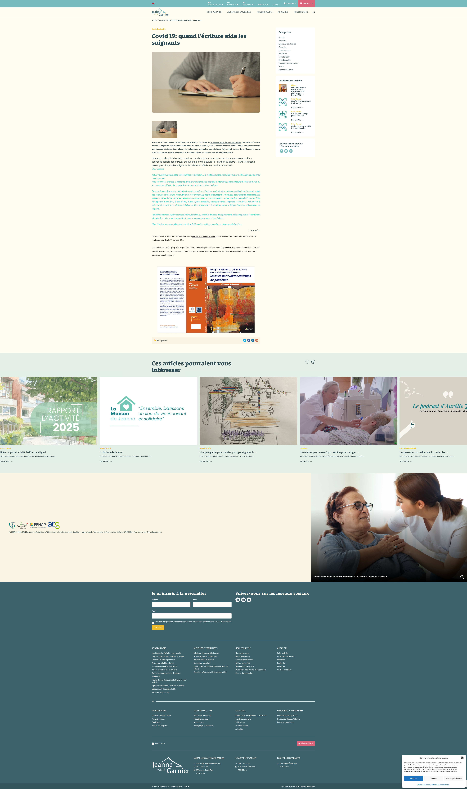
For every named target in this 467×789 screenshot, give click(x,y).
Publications (240, 722)
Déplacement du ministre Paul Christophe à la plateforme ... (298, 90)
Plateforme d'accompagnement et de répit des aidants (211, 667)
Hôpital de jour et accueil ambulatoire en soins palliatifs (169, 681)
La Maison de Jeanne (111, 452)
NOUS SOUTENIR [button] (301, 12)
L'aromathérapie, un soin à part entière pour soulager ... (329, 452)
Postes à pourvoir (158, 719)
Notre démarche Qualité (244, 666)
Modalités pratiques (201, 719)
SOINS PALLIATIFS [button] (214, 12)
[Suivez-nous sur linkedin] (286, 151)
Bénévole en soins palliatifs (287, 715)
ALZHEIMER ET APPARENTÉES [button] (239, 12)
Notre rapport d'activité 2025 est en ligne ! (23, 452)
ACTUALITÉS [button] (283, 12)
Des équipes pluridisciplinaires (163, 663)
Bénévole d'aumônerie (285, 722)
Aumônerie (156, 676)
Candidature (156, 722)
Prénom (155, 599)
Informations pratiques (160, 692)
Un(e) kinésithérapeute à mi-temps (301, 102)
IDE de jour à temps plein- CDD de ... (299, 114)
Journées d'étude (241, 725)
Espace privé (160, 743)
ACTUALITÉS (282, 648)
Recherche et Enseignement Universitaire (250, 715)
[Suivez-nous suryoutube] (249, 599)
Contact (186, 787)
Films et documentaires (244, 673)
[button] (462, 758)
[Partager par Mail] (256, 340)
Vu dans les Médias (284, 670)
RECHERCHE (240, 710)
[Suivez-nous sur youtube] (291, 151)
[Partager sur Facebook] (248, 340)
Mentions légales (176, 787)
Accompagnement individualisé (205, 656)
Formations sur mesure (202, 715)
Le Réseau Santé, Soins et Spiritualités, (226, 142)
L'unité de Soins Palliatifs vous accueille (166, 653)
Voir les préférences (454, 778)
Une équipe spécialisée (202, 663)
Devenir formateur (203, 710)
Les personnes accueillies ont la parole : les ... (424, 452)
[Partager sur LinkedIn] (252, 340)
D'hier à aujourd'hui (242, 663)
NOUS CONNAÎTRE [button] (264, 12)
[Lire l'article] (284, 88)
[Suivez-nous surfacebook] (237, 599)
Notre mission (199, 722)
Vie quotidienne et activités (204, 659)
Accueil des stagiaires (159, 725)
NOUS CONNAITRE (243, 648)
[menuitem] (276, 3)
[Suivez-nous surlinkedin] (243, 599)
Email (154, 611)
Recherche (281, 663)
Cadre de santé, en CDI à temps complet (301, 127)
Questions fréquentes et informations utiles (210, 672)
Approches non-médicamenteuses (164, 666)
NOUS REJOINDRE (159, 710)
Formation (281, 659)
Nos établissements (242, 656)
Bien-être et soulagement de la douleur (166, 673)
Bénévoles (281, 666)
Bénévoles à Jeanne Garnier (290, 710)
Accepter (413, 778)
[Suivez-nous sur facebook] (281, 151)
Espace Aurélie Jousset (285, 656)
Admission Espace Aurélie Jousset (206, 653)
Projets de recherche (243, 719)
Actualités (239, 729)
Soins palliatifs (282, 653)
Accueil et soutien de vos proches (164, 670)
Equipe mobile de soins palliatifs (164, 689)
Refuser (434, 778)
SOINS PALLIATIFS (159, 648)
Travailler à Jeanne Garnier (161, 715)
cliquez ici (170, 255)
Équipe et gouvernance (244, 659)
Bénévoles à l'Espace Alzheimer (288, 719)
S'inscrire (158, 627)
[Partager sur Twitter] (244, 340)
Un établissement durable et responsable (250, 670)
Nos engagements (242, 653)
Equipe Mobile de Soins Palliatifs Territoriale (168, 656)
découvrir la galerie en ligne (203, 236)
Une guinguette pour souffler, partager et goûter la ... (228, 452)
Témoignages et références (203, 725)
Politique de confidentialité (440, 785)
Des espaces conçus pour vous (163, 659)
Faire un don (308, 3)
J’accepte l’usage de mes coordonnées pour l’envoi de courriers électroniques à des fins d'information (193, 622)
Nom (195, 599)
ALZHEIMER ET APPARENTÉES (206, 648)
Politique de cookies (424, 785)
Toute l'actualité (159, 28)
